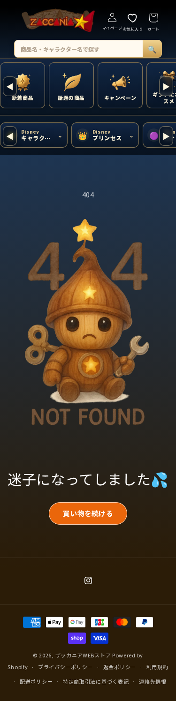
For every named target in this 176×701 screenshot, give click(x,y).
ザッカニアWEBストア (83, 655)
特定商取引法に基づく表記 (96, 681)
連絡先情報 (153, 681)
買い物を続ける (88, 513)
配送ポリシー (36, 681)
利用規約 (157, 667)
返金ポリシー (119, 667)
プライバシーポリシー (65, 667)
